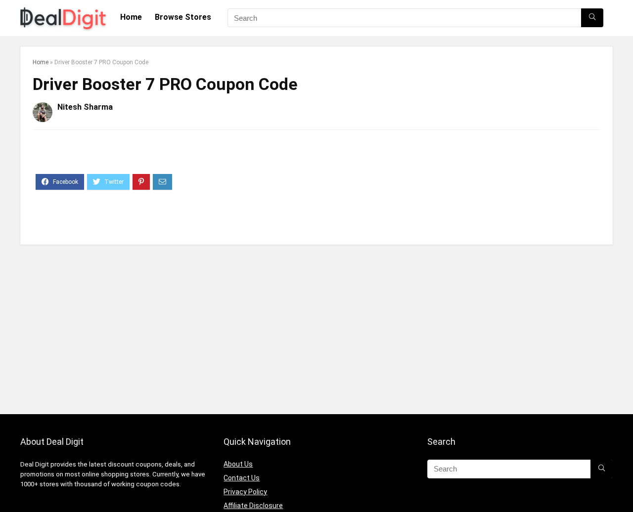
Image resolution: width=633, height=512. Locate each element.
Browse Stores (183, 17)
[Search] (592, 17)
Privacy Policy (245, 492)
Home (131, 17)
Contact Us (242, 478)
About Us (238, 464)
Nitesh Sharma (85, 107)
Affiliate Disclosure (253, 506)
